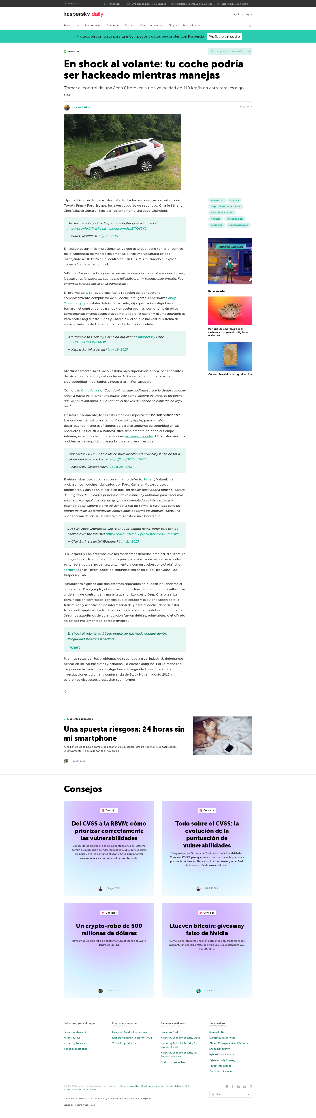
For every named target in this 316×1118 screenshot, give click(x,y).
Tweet (73, 647)
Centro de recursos (151, 25)
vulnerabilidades (238, 225)
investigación (235, 218)
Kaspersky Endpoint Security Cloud (132, 1037)
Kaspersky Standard (75, 1032)
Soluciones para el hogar (79, 1023)
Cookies (93, 1089)
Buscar (249, 51)
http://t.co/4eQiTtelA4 (84, 229)
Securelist (68, 1105)
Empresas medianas (173, 1023)
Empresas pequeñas (124, 1023)
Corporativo (217, 1023)
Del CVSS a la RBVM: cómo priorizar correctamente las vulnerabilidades (109, 831)
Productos (70, 25)
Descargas (113, 25)
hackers (215, 218)
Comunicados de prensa (140, 1098)
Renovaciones (92, 25)
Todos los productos (124, 1043)
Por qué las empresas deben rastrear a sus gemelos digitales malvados (228, 332)
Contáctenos (69, 1098)
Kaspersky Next (169, 1032)
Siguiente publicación (80, 719)
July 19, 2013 (118, 349)
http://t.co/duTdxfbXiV (122, 534)
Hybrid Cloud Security (221, 1054)
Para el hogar (114, 4)
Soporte (129, 25)
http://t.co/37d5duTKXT (128, 459)
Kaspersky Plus (72, 1037)
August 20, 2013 (119, 467)
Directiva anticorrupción (152, 1086)
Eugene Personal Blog (85, 1105)
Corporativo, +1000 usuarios (235, 4)
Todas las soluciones (75, 1048)
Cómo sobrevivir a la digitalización (230, 374)
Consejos (111, 810)
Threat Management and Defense (228, 1043)
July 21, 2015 (108, 236)
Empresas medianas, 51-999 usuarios (193, 4)
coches (234, 200)
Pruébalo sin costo (224, 36)
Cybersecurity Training (222, 1060)
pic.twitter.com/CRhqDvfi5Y (161, 534)
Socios (97, 1098)
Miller (148, 479)
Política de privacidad (129, 1086)
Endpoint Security (219, 1048)
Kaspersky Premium (75, 1043)
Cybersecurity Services (222, 1037)
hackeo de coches (222, 212)
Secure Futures (191, 25)
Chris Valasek (91, 390)
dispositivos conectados (225, 206)
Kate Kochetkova (82, 107)
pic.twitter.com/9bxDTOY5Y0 (124, 229)
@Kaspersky (146, 337)
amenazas (73, 51)
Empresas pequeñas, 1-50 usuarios (149, 4)
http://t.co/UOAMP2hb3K (86, 342)
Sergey (69, 570)
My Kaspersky (241, 14)
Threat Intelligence (220, 1065)
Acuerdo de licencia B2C (178, 1086)
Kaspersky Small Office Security (129, 1032)
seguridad (217, 225)
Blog (171, 25)
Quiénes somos (85, 1098)
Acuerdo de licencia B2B (77, 1089)
